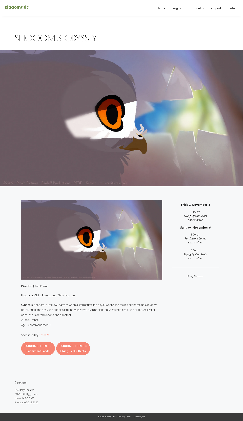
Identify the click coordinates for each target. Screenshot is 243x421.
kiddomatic (17, 7)
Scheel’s (44, 335)
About (197, 8)
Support (215, 8)
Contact (232, 8)
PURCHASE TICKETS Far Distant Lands (38, 348)
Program (177, 8)
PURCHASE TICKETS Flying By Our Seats (73, 348)
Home (162, 8)
